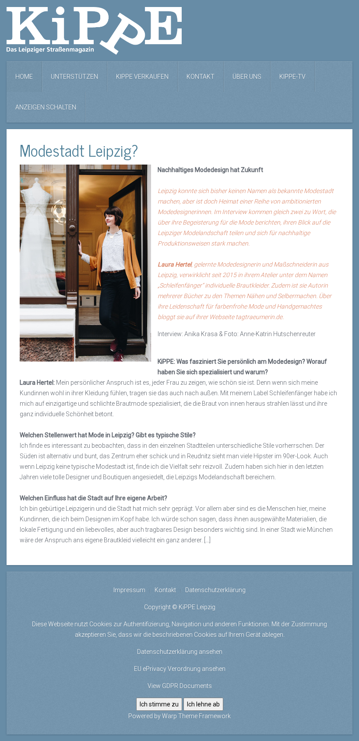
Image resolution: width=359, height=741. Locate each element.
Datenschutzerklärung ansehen (179, 651)
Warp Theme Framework (196, 716)
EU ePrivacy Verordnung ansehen (179, 668)
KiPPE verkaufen (142, 76)
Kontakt (201, 76)
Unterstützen (74, 76)
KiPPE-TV (292, 76)
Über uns (246, 76)
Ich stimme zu (159, 704)
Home (24, 76)
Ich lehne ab (203, 704)
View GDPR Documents (180, 685)
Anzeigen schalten (45, 107)
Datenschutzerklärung (215, 590)
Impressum (129, 590)
